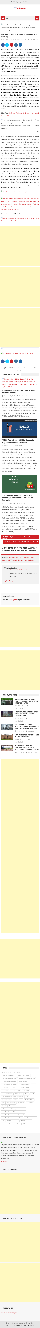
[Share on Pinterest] (11, 45)
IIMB (3, 1103)
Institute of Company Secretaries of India (13, 1115)
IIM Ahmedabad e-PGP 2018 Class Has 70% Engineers (27, 736)
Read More (4, 1161)
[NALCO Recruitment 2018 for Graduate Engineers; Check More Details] (19, 428)
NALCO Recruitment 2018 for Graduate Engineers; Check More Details (18, 441)
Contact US (7, 1325)
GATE (33, 1085)
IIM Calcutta (21, 1103)
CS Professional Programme (9, 1085)
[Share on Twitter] (7, 45)
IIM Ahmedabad (29, 1100)
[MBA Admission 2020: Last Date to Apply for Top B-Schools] (19, 383)
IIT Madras (12, 1106)
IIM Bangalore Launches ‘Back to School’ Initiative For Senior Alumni (26, 714)
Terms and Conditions (19, 1325)
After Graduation (21, 39)
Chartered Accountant (8, 1076)
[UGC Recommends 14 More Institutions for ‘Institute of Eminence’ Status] (7, 701)
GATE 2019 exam (24, 1088)
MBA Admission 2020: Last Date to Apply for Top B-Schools (18, 391)
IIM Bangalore (11, 1103)
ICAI (27, 1097)
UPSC (24, 1124)
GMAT (32, 1094)
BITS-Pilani (17, 1072)
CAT (28, 1072)
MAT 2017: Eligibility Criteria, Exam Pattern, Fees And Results (18, 537)
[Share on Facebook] (3, 45)
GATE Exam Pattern (7, 1094)
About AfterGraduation (18, 1323)
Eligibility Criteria (24, 1085)
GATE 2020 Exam (15, 1091)
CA (23, 1072)
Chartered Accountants (23, 1076)
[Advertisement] (20, 246)
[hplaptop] (20, 349)
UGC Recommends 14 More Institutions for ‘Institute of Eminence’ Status (27, 701)
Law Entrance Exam (30, 1118)
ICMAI (15, 1100)
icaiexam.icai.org (6, 1100)
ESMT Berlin (17, 214)
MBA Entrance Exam (12, 1121)
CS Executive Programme (9, 1082)
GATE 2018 (5, 1088)
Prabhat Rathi (19, 446)
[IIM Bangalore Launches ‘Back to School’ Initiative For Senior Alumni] (7, 714)
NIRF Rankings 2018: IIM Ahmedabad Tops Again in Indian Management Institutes (27, 748)
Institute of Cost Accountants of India (12, 1118)
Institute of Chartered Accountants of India (13, 1112)
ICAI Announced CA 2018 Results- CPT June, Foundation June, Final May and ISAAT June (27, 727)
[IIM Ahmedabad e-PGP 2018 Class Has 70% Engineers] (7, 737)
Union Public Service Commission (11, 1124)
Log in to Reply (8, 581)
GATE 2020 (5, 1091)
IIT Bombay (30, 1103)
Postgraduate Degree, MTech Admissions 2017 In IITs (20, 541)
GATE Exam (26, 1091)
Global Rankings (28, 368)
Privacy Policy (32, 1325)
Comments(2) (34, 39)
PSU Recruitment (26, 1121)
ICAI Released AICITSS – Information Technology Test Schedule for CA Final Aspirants (18, 497)
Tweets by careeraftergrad (9, 1313)
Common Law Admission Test (26, 1079)
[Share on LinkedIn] (16, 45)
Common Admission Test (9, 1079)
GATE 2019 (14, 1088)
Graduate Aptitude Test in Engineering (12, 1097)
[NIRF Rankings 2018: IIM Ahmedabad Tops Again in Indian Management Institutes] (7, 748)
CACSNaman (31, 731)
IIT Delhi (4, 1106)
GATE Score (18, 1094)
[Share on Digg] (20, 45)
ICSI (21, 1100)
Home (7, 1323)
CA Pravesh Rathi (20, 503)
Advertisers (31, 1323)
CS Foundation (23, 1082)
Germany (20, 368)
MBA (3, 1121)
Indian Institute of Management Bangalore (13, 1109)
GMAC (26, 1094)
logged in (14, 600)
